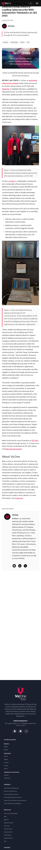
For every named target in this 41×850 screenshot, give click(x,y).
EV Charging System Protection (12, 797)
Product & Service (10, 739)
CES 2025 (34, 440)
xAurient (6, 775)
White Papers (7, 835)
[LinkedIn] (20, 566)
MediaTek (5, 89)
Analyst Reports (8, 838)
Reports (6, 819)
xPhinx (6, 768)
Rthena (6, 749)
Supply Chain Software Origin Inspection (15, 800)
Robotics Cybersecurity (10, 791)
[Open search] (30, 3)
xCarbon (12, 181)
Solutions (7, 784)
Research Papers (8, 822)
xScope (6, 765)
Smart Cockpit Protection (11, 794)
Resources (7, 809)
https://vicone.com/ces (13, 449)
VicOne (15, 515)
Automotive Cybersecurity (11, 788)
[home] (6, 3)
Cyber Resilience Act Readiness (12, 803)
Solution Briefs (8, 832)
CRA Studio (7, 778)
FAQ (5, 841)
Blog (5, 816)
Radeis (6, 746)
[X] (25, 566)
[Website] (14, 566)
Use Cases (6, 825)
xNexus (6, 759)
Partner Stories (8, 829)
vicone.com (19, 498)
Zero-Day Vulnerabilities (11, 813)
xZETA (6, 756)
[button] (37, 3)
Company (7, 847)
